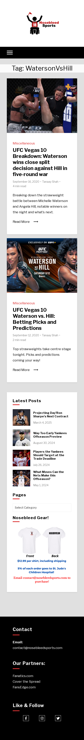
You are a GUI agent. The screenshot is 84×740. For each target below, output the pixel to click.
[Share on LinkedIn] (11, 97)
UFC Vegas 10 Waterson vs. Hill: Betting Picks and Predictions (34, 319)
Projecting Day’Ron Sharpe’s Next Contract (50, 414)
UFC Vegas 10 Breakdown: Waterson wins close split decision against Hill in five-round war (40, 162)
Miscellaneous (24, 143)
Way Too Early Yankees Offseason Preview (50, 434)
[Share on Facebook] (11, 83)
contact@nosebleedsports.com (37, 648)
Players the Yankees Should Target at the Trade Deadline (48, 455)
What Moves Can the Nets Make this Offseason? (48, 475)
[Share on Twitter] (11, 90)
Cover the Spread (26, 681)
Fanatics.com (23, 676)
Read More (21, 222)
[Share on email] (11, 104)
